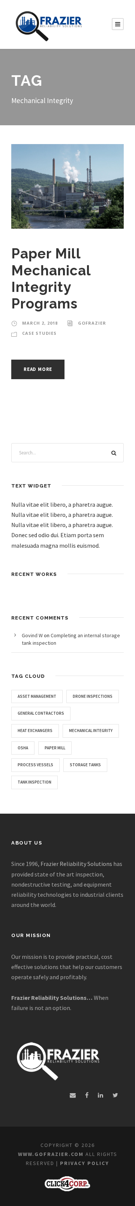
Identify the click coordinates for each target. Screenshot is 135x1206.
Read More (38, 369)
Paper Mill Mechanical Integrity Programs (51, 278)
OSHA (23, 747)
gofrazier (92, 323)
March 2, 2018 (40, 323)
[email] (73, 1095)
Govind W (32, 635)
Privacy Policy (84, 1163)
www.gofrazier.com (51, 1154)
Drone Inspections (92, 696)
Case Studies (39, 333)
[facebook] (86, 1095)
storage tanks (85, 764)
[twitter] (115, 1095)
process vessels (35, 764)
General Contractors (41, 713)
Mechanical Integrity (90, 730)
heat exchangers (35, 730)
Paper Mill (55, 747)
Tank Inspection (34, 782)
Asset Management (37, 696)
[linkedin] (100, 1095)
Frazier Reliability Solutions (76, 863)
